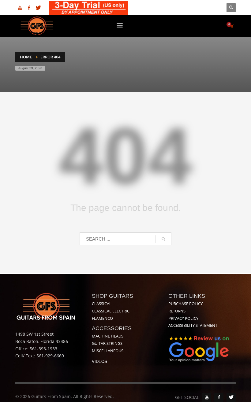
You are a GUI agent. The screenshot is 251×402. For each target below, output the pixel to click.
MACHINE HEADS (107, 336)
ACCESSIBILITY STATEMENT (192, 325)
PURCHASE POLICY (185, 303)
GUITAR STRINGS (107, 343)
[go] (163, 239)
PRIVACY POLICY (183, 318)
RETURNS (176, 311)
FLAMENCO (102, 318)
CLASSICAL (101, 303)
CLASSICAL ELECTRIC (110, 311)
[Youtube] (19, 7)
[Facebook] (29, 7)
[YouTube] (206, 397)
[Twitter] (38, 7)
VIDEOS (99, 361)
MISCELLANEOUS (107, 350)
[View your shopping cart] (231, 26)
